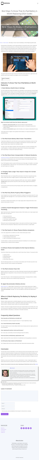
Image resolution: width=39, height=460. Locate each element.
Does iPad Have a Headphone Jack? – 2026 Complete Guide (11, 383)
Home (1, 42)
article (36, 364)
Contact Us (3, 432)
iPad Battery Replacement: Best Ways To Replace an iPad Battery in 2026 (13, 384)
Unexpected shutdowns (5, 157)
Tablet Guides (5, 42)
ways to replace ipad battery (31, 382)
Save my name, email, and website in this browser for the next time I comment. (16, 411)
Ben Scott (25, 37)
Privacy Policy (3, 429)
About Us (2, 428)
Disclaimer (3, 430)
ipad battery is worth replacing (18, 382)
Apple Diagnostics (4, 286)
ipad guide (25, 382)
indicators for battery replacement (7, 382)
